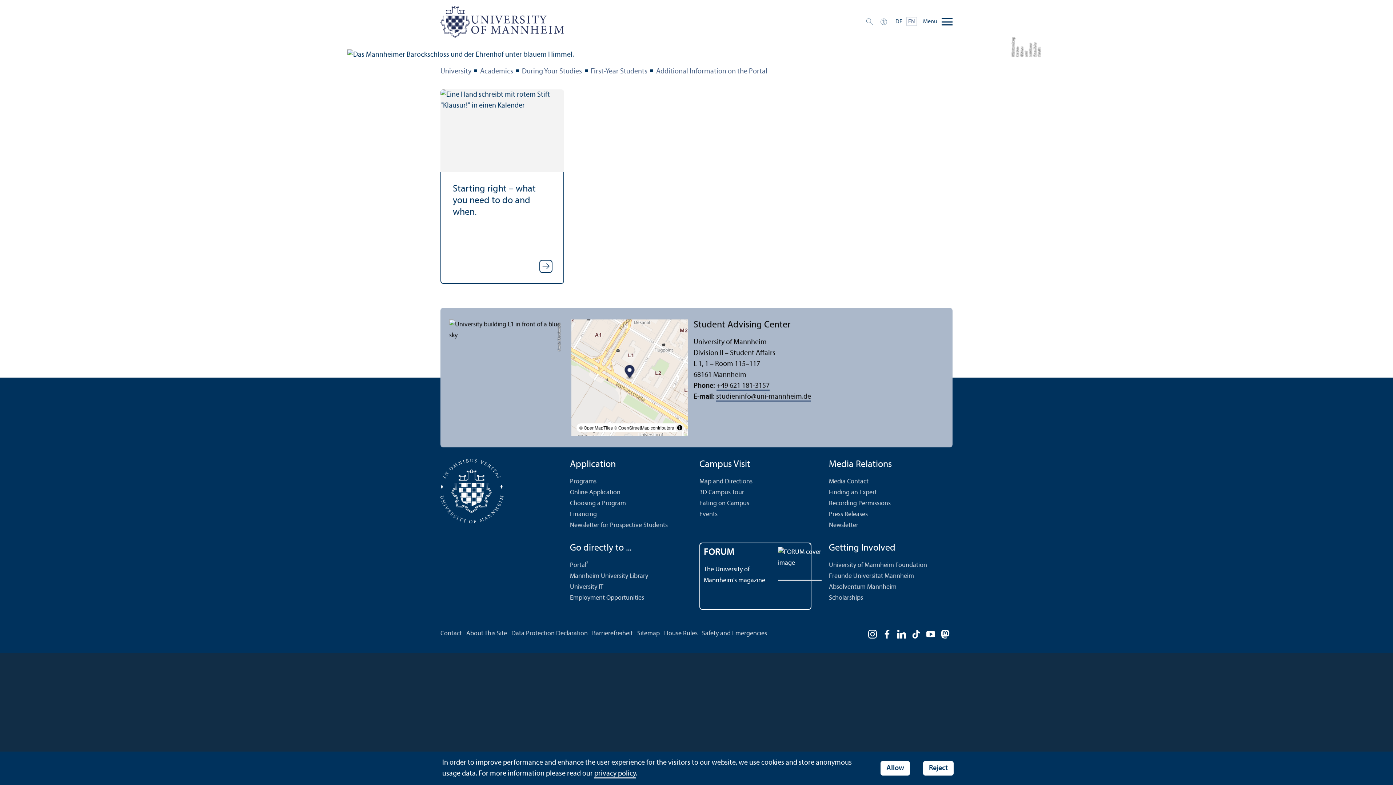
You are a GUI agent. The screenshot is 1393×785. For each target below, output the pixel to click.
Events (708, 514)
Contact (451, 633)
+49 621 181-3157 (743, 386)
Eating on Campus (724, 503)
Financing (583, 514)
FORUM (719, 552)
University (455, 71)
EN (911, 22)
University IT (586, 587)
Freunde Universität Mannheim (871, 576)
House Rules (681, 633)
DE (898, 22)
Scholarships (846, 598)
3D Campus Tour (721, 492)
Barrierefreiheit (612, 633)
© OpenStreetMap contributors (644, 427)
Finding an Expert (853, 492)
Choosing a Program (598, 503)
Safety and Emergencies (734, 633)
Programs (583, 481)
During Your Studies (552, 71)
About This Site (486, 633)
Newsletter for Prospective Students (619, 525)
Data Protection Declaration (549, 633)
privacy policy (615, 773)
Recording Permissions (860, 503)
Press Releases (848, 514)
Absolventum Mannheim (863, 587)
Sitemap (648, 633)
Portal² (579, 565)
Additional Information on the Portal (711, 71)
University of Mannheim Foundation (878, 565)
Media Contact (849, 481)
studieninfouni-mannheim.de (763, 396)
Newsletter (843, 525)
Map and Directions (726, 481)
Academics (496, 71)
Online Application (595, 492)
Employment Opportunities (607, 598)
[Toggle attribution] (679, 427)
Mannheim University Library (609, 576)
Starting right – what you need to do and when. (494, 200)
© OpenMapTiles (596, 427)
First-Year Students (619, 71)
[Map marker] (630, 372)
